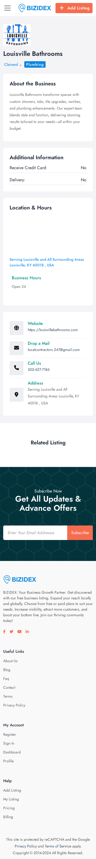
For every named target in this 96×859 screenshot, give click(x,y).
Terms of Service (58, 846)
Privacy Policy (14, 705)
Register (9, 734)
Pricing (9, 808)
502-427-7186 (39, 369)
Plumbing (35, 64)
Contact (9, 687)
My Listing (11, 799)
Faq (6, 678)
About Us (10, 661)
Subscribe (80, 533)
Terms (8, 696)
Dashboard (12, 752)
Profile (8, 761)
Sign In (8, 743)
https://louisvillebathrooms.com (53, 329)
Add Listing (78, 8)
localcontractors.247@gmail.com (54, 349)
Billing (8, 817)
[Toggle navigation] (7, 8)
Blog (6, 669)
